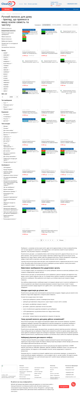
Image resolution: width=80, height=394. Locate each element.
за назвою (75, 24)
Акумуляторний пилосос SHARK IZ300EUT (67, 201)
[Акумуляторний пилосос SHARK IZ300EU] (49, 187)
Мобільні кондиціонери (25, 374)
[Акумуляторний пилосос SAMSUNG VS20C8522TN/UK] (49, 38)
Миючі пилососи (6, 36)
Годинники (36, 369)
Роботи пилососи (6, 28)
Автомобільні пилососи (8, 47)
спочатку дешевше (56, 24)
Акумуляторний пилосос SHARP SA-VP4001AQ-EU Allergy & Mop (29, 53)
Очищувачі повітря (24, 367)
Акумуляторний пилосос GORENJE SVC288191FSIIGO (49, 142)
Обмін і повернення (54, 375)
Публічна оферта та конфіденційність (55, 378)
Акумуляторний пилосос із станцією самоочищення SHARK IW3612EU (48, 172)
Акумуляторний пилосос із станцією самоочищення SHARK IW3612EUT (67, 172)
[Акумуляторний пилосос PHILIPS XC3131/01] (30, 68)
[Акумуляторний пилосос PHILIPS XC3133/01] (49, 68)
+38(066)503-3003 (72, 4)
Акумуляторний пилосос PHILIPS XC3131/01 (28, 82)
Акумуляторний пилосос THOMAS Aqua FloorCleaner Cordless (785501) (29, 113)
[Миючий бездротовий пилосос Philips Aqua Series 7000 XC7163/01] (49, 217)
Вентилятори (23, 376)
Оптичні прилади (38, 371)
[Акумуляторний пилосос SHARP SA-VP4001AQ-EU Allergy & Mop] (30, 38)
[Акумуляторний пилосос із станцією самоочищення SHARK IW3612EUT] (68, 157)
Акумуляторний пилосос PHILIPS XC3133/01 (48, 82)
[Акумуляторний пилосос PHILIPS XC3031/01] (68, 38)
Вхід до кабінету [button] (54, 367)
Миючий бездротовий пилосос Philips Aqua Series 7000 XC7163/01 (49, 232)
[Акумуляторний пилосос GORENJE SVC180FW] (49, 98)
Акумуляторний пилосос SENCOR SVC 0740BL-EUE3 (68, 112)
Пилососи (36, 375)
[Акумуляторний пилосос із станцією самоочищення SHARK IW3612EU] (49, 157)
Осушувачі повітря (24, 369)
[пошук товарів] (15, 9)
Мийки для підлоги (7, 41)
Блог (25, 4)
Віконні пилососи (6, 39)
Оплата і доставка (32, 4)
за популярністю (46, 24)
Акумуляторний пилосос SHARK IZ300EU (48, 201)
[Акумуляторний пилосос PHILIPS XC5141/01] (30, 128)
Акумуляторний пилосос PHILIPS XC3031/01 (67, 52)
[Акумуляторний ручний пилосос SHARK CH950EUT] (68, 128)
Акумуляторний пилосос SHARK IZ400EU (28, 231)
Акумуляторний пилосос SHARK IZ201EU (28, 201)
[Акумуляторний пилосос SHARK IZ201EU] (30, 187)
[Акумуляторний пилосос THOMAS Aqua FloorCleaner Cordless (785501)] (30, 98)
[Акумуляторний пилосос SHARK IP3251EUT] (30, 157)
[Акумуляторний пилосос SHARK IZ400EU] (30, 217)
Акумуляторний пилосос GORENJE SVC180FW (48, 112)
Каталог (21, 4)
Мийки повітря (37, 373)
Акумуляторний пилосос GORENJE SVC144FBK (67, 82)
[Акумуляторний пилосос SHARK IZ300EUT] (68, 187)
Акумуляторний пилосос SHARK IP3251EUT (28, 171)
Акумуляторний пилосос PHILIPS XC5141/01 (28, 142)
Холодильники (37, 377)
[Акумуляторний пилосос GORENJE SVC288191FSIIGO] (49, 128)
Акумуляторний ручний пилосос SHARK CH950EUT (68, 142)
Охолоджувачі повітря (25, 378)
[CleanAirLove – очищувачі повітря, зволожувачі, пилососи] (9, 368)
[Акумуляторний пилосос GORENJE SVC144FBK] (68, 68)
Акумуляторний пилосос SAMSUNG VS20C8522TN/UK (49, 52)
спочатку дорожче (67, 24)
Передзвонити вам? (69, 369)
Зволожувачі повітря (39, 367)
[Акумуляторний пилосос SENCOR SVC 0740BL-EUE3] (68, 98)
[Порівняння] (69, 9)
